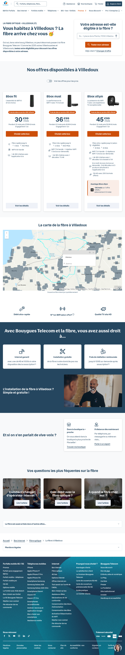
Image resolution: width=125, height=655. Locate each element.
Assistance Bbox (58, 594)
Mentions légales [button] (13, 547)
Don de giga (105, 571)
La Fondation (106, 588)
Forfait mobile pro (10, 581)
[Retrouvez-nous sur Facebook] (4, 636)
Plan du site (63, 646)
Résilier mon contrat (11, 601)
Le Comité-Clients (83, 594)
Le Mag (103, 578)
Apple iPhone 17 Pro (35, 574)
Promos (81, 11)
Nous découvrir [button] (95, 11)
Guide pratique (82, 590)
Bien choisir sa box (59, 591)
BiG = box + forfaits (68, 11)
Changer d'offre (103, 51)
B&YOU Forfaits (9, 11)
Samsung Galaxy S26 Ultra (37, 588)
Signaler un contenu (96, 646)
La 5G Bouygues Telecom (13, 598)
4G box (54, 574)
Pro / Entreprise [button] (111, 11)
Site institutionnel (108, 591)
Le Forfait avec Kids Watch (13, 591)
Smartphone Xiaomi (35, 591)
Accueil (6, 540)
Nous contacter (52, 646)
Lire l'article (21, 503)
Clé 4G (5, 584)
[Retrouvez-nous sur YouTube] (14, 636)
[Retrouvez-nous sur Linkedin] (23, 636)
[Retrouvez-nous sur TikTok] (28, 636)
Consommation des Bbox (61, 610)
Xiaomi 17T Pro (33, 598)
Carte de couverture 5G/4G (86, 581)
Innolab (103, 595)
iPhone (30, 567)
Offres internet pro (59, 581)
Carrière (104, 581)
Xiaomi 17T (31, 595)
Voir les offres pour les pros (66, 81)
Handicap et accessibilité (111, 598)
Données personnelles (22, 646)
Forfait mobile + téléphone (13, 577)
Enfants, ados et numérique (111, 574)
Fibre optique (35, 540)
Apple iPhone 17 (33, 571)
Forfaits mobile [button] (37, 11)
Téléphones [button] (52, 11)
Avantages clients (83, 567)
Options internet (58, 578)
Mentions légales (6, 646)
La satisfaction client (84, 571)
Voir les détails (22, 205)
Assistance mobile (34, 620)
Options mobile (9, 587)
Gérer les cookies (37, 646)
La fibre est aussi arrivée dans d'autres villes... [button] (25, 524)
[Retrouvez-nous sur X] (9, 636)
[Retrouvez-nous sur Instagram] (19, 636)
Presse (103, 584)
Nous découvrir (107, 567)
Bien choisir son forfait (12, 594)
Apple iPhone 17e (34, 578)
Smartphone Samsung (36, 581)
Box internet (19, 540)
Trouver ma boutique (76, 447)
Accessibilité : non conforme (77, 646)
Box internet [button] (22, 11)
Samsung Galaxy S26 (35, 584)
